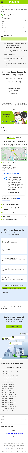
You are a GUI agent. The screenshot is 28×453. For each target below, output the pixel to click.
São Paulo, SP (23, 5)
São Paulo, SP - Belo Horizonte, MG (9, 372)
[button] (14, 18)
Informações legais (20, 445)
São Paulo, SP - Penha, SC (7, 400)
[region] (14, 154)
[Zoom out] (26, 151)
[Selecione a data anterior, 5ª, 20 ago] (23, 27)
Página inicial (4, 5)
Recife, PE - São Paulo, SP (7, 388)
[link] (14, 335)
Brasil (16, 5)
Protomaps (16, 159)
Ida (4, 14)
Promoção (11, 446)
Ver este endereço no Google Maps (11, 173)
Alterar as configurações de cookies (15, 448)
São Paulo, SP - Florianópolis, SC (8, 394)
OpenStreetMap (22, 159)
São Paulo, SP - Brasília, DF (7, 380)
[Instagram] (13, 440)
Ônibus (10, 5)
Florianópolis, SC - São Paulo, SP (8, 396)
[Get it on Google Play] (10, 433)
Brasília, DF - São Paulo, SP (7, 382)
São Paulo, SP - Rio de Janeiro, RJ (9, 374)
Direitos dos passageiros (9, 445)
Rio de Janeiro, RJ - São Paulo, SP (9, 378)
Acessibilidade (17, 446)
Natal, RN (18, 137)
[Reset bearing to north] (26, 153)
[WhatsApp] (15, 440)
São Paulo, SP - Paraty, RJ (7, 398)
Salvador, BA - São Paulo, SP (7, 408)
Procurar (14, 39)
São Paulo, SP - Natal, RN (7, 410)
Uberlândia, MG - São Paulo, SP (8, 406)
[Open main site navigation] (2, 2)
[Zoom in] (26, 149)
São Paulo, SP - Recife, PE (7, 386)
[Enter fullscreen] (26, 156)
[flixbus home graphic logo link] (14, 2)
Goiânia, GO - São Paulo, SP (7, 404)
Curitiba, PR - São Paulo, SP (7, 390)
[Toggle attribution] (26, 159)
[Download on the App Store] (19, 433)
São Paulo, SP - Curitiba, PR (7, 392)
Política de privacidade (19, 443)
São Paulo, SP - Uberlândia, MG (8, 402)
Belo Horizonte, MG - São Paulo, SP (9, 376)
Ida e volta (12, 14)
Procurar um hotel (8, 35)
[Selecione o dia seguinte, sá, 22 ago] (25, 27)
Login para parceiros (8, 443)
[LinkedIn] (14, 440)
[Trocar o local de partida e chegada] (25, 21)
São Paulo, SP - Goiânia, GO (7, 384)
